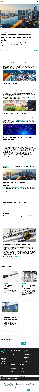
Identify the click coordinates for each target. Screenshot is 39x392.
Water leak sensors (14, 351)
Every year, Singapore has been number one (13, 189)
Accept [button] (28, 389)
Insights (12, 365)
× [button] (37, 382)
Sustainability (6, 258)
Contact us (22, 371)
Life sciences (26, 355)
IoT (9, 258)
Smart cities (12, 258)
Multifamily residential (27, 354)
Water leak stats (13, 368)
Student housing (26, 357)
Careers (21, 368)
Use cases (12, 354)
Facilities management (27, 361)
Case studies (13, 355)
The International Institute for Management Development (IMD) (14, 187)
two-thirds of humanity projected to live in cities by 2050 (21, 120)
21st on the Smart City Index (17, 204)
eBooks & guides (13, 367)
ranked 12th (10, 215)
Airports (25, 358)
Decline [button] (33, 389)
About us (21, 365)
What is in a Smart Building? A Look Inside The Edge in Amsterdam (10, 317)
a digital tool (21, 209)
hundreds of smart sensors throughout (26, 219)
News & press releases (24, 367)
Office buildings (26, 351)
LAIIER (7, 49)
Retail (24, 353)
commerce (11, 166)
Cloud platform (13, 353)
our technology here (17, 256)
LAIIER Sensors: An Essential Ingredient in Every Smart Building (10, 287)
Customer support (13, 371)
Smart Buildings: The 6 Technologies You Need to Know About (28, 287)
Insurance (25, 360)
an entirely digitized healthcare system (23, 196)
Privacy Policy (12, 385)
